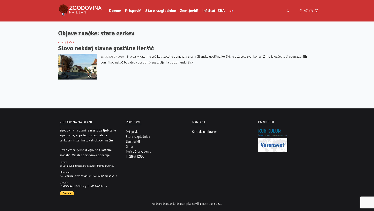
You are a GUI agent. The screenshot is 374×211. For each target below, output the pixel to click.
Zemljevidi (189, 10)
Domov (115, 10)
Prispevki (133, 10)
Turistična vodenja (138, 151)
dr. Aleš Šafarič (66, 42)
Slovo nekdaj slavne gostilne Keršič (106, 48)
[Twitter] (306, 10)
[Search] (288, 10)
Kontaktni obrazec (204, 132)
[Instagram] (316, 10)
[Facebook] (300, 10)
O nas (129, 147)
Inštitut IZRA (213, 10)
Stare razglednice (160, 10)
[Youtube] (311, 10)
